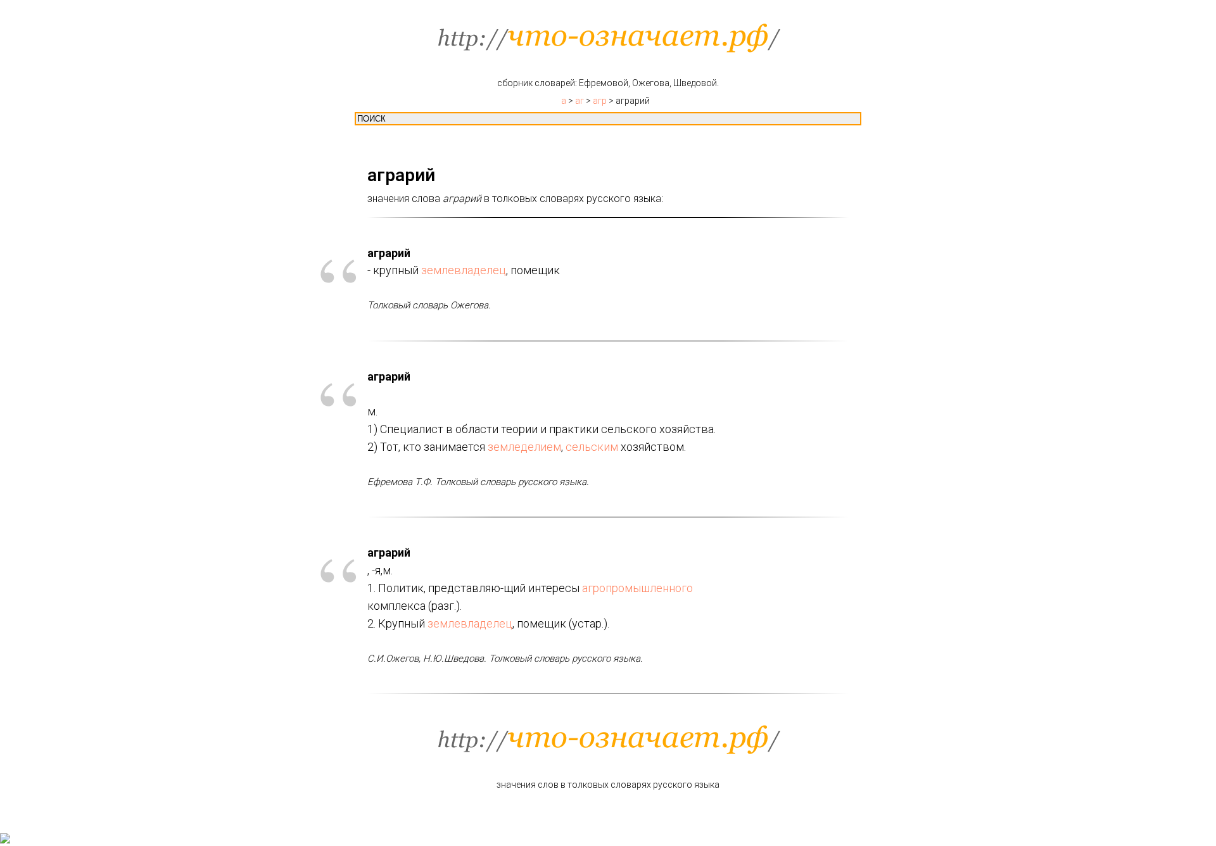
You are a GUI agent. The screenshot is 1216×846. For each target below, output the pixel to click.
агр (600, 101)
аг (579, 101)
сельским (592, 446)
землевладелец (463, 270)
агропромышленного (637, 588)
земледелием (524, 446)
